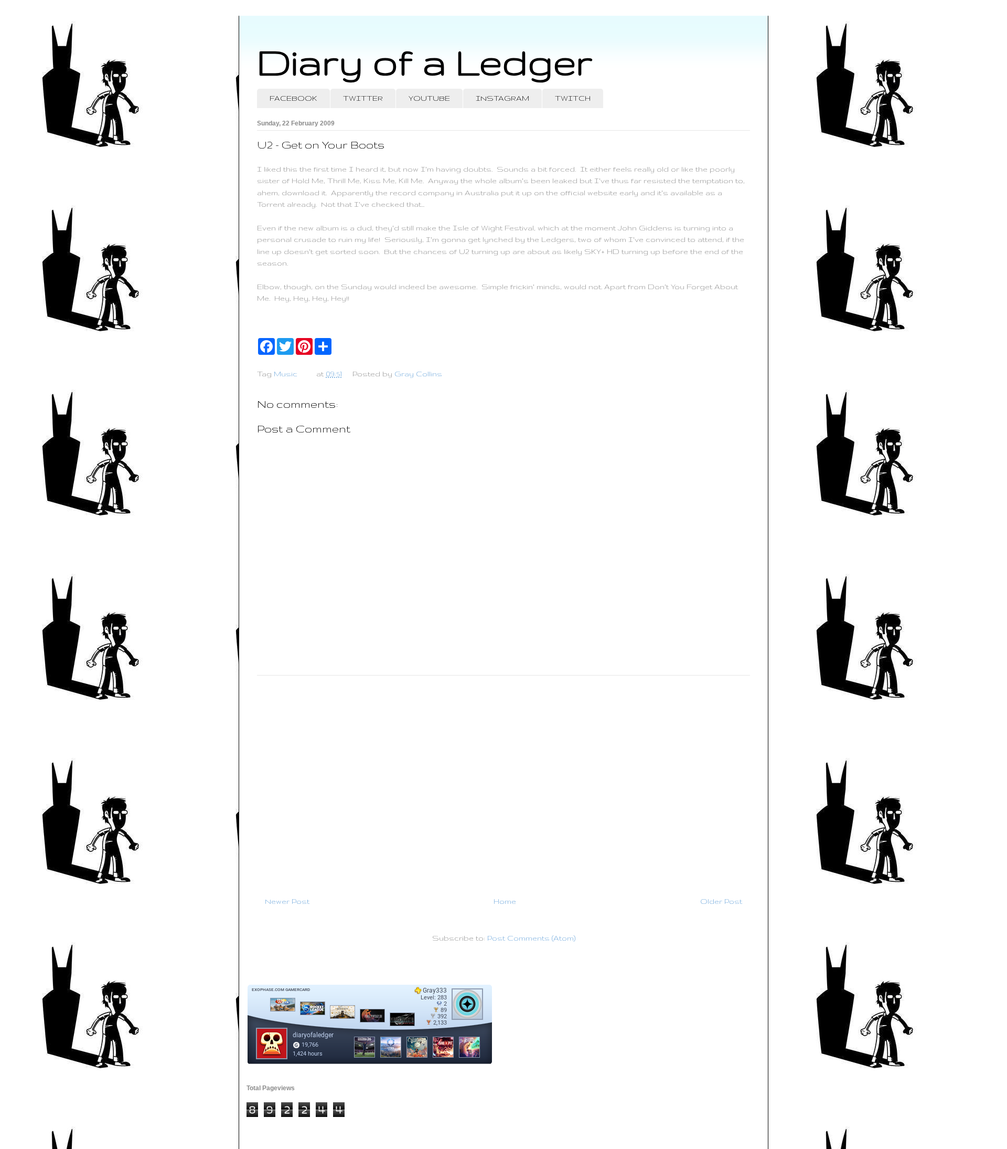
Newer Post (287, 901)
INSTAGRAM (502, 98)
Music (285, 374)
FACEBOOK (293, 98)
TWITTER (363, 98)
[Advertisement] (503, 781)
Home (505, 901)
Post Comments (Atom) (531, 938)
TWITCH (573, 98)
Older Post (721, 901)
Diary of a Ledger (425, 61)
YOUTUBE (429, 98)
